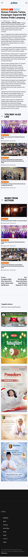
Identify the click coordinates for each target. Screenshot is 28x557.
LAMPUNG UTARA (5, 218)
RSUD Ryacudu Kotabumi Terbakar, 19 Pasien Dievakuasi (14, 220)
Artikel (4, 535)
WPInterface (4, 553)
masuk (9, 307)
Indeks (4, 542)
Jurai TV (5, 538)
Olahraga (5, 525)
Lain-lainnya (16, 9)
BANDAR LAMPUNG (5, 9)
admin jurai (14, 21)
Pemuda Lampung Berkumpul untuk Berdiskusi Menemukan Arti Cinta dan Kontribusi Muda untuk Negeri (12, 161)
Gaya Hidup (6, 528)
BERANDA (5, 518)
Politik (4, 531)
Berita (11, 9)
